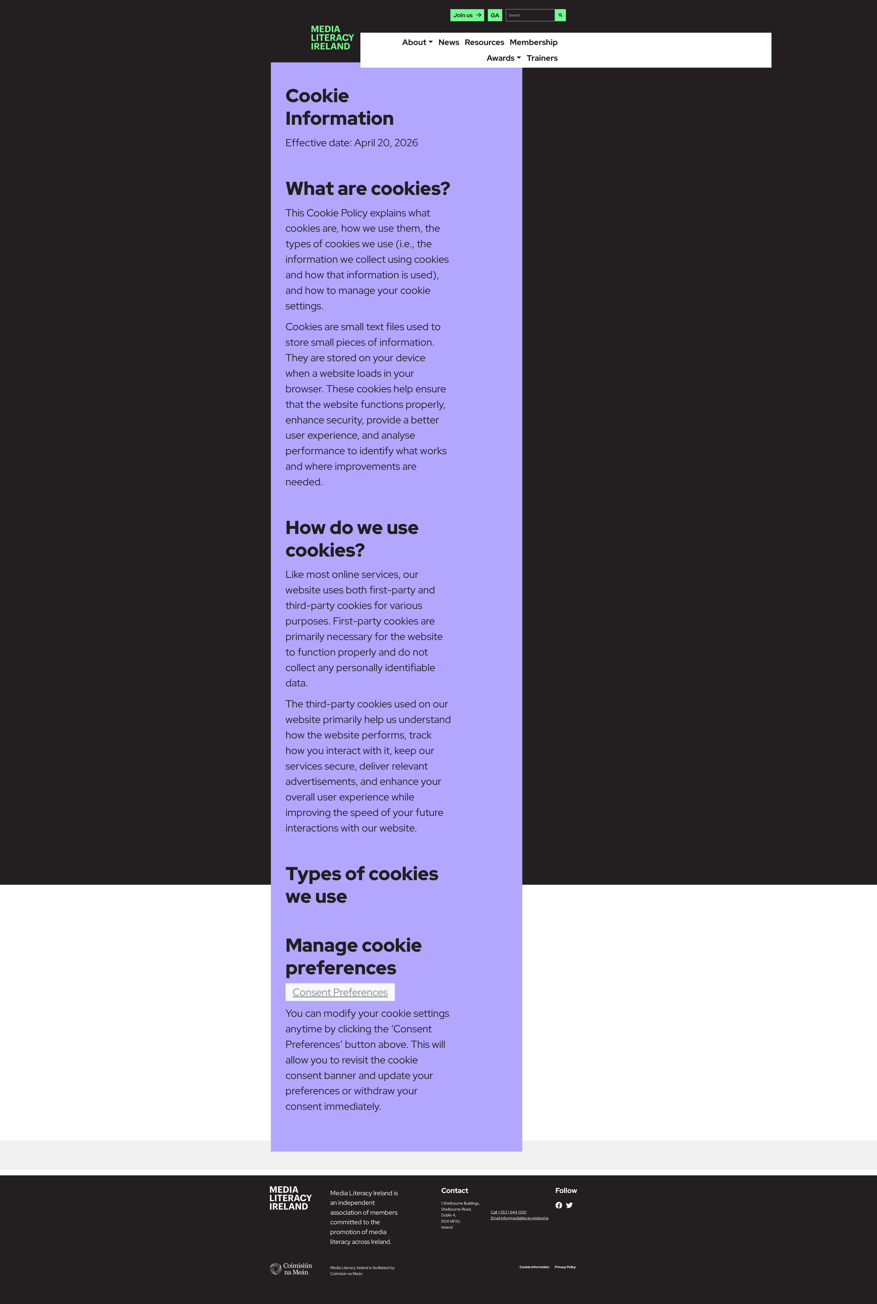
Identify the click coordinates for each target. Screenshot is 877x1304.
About (414, 42)
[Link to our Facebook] (558, 1205)
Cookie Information (534, 1267)
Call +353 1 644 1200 (508, 1212)
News (448, 42)
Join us (463, 15)
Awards (501, 58)
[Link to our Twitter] (569, 1205)
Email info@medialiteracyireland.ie (520, 1218)
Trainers (542, 58)
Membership (534, 42)
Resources (484, 42)
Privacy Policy (565, 1267)
